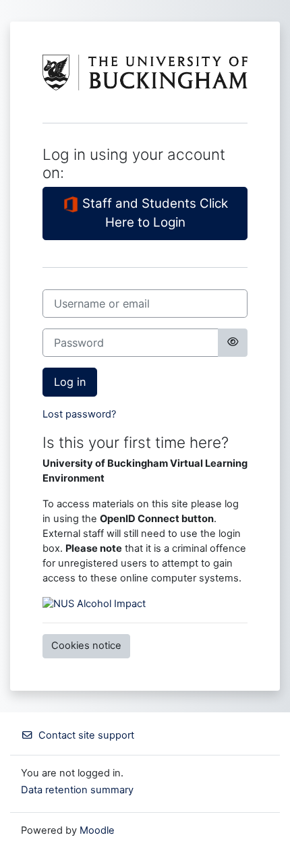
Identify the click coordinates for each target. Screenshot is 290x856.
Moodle (97, 830)
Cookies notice (86, 645)
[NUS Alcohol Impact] (94, 604)
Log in (70, 382)
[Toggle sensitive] (233, 343)
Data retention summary (77, 790)
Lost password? (79, 414)
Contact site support (86, 735)
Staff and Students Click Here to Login (153, 213)
